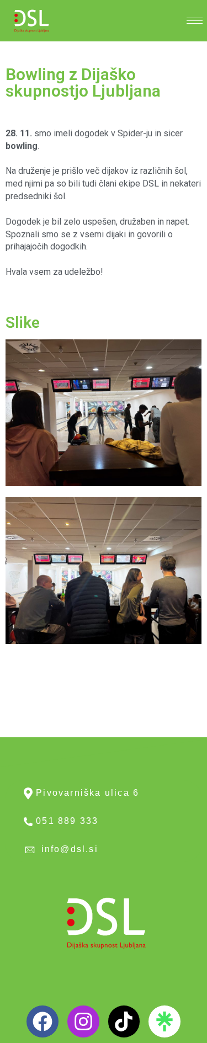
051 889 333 (65, 821)
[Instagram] (83, 1021)
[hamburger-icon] (194, 20)
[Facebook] (42, 1021)
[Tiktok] (124, 1021)
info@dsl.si (68, 849)
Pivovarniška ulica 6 (86, 792)
